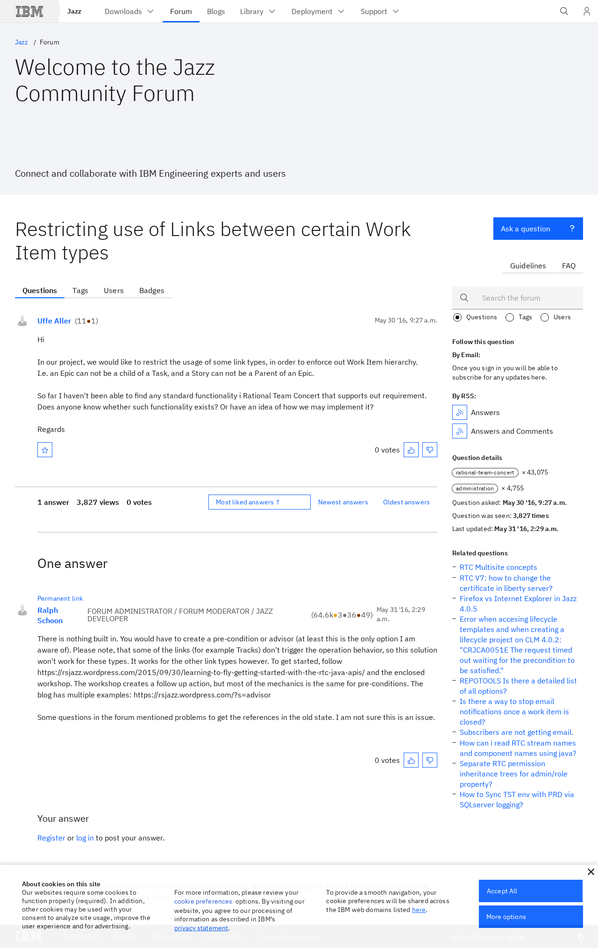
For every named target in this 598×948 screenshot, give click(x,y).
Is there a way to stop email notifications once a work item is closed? (514, 711)
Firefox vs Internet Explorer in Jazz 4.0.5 (518, 603)
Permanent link (60, 598)
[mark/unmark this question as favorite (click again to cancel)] (44, 449)
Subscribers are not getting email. (516, 732)
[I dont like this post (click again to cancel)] (429, 449)
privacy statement (201, 928)
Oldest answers (406, 502)
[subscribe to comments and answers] (459, 431)
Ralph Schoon (50, 615)
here (419, 909)
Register (51, 837)
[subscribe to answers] (459, 412)
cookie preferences (203, 901)
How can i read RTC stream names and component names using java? (518, 748)
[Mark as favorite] (44, 449)
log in (85, 837)
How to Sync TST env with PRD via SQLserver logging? (517, 799)
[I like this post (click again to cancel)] (411, 449)
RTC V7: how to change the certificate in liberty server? (506, 583)
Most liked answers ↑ (248, 502)
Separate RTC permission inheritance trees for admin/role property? (514, 774)
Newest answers (343, 502)
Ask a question (525, 228)
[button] (591, 872)
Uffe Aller (54, 320)
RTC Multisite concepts (498, 567)
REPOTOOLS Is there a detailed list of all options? (518, 686)
